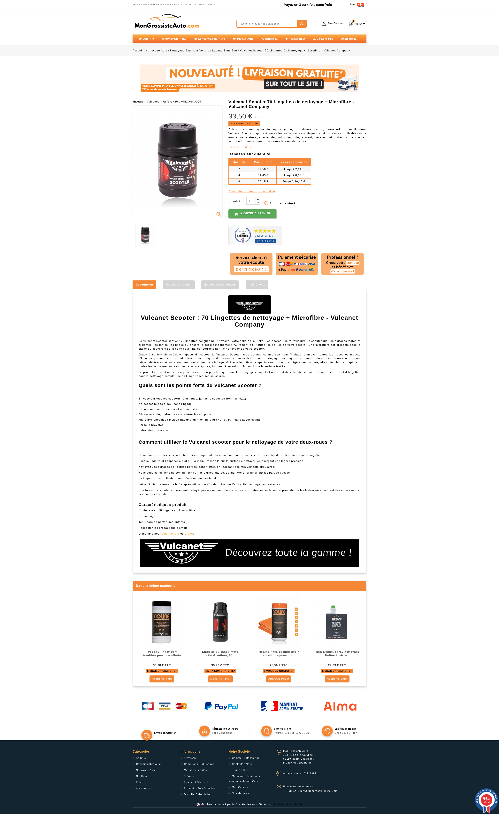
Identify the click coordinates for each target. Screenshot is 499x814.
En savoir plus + (239, 146)
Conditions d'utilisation (199, 764)
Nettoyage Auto (146, 770)
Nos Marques (240, 793)
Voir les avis (265, 241)
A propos (190, 776)
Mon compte (240, 787)
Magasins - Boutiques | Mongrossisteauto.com (245, 779)
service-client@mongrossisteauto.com (312, 791)
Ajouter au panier (252, 214)
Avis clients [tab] (257, 284)
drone (189, 533)
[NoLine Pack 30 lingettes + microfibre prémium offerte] (279, 621)
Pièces (140, 782)
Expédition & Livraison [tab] (220, 284)
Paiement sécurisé (196, 782)
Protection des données (200, 788)
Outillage (142, 776)
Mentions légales (195, 770)
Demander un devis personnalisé (251, 191)
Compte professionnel (246, 758)
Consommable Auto (148, 764)
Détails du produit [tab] (179, 284)
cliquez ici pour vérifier (287, 804)
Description (144, 284)
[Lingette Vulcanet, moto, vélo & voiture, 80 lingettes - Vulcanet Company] (220, 621)
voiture (174, 533)
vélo (165, 533)
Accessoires (144, 788)
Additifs (141, 758)
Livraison (190, 758)
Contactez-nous (242, 764)
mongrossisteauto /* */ (167, 21)
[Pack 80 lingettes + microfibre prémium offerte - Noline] (162, 621)
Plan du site (240, 770)
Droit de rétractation (197, 794)
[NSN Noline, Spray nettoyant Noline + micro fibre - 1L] (337, 621)
